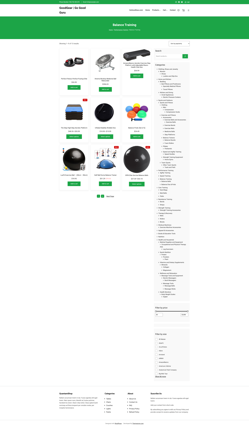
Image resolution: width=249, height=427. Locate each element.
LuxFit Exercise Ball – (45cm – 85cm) (74, 175)
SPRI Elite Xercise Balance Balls (136, 175)
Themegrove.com (138, 424)
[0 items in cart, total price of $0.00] (183, 10)
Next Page (110, 196)
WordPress (118, 424)
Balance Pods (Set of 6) (136, 128)
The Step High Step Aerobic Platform (74, 128)
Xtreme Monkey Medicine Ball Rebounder (105, 80)
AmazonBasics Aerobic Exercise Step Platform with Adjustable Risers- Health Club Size (136, 65)
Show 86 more (160, 377)
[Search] (185, 56)
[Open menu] (188, 10)
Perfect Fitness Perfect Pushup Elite (74, 79)
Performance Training (121, 30)
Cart (164, 10)
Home (111, 30)
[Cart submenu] (166, 10)
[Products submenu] (159, 10)
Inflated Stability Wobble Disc (105, 128)
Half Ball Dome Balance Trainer (105, 175)
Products (155, 10)
